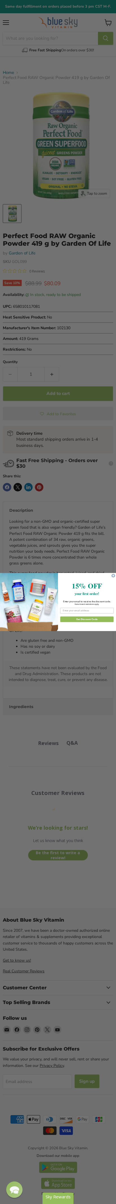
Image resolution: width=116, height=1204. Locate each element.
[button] (14, 1189)
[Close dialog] (113, 575)
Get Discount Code (87, 619)
